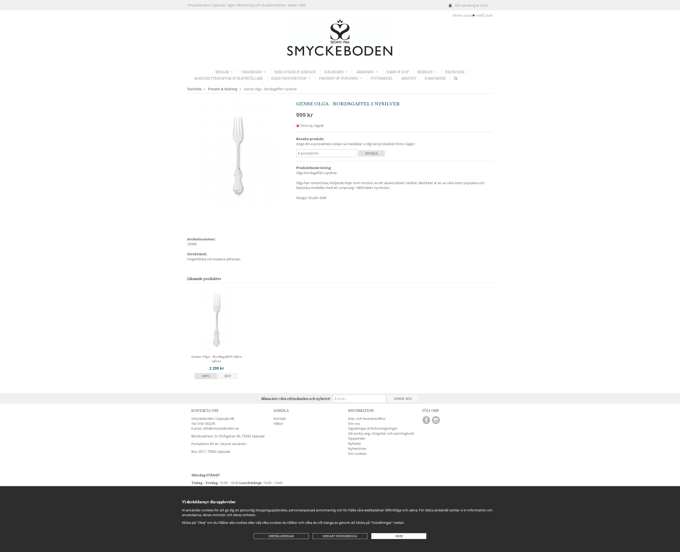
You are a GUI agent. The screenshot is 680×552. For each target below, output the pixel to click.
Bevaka (371, 153)
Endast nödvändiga (340, 536)
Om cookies (357, 453)
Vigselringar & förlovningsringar (372, 428)
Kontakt (280, 418)
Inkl (479, 15)
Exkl (489, 15)
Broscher (455, 72)
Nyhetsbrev (357, 448)
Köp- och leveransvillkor (367, 418)
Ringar (222, 72)
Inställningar (281, 536)
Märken (425, 72)
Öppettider (357, 438)
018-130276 (206, 423)
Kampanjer (435, 78)
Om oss (354, 423)
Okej (399, 536)
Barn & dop (397, 72)
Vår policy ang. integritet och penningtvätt (381, 433)
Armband (365, 72)
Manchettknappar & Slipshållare (228, 78)
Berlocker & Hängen (295, 72)
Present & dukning (338, 78)
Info (206, 376)
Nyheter (354, 443)
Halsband (334, 72)
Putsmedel (382, 78)
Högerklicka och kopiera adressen (213, 259)
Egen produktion (289, 78)
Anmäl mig (403, 398)
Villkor (278, 423)
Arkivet (408, 78)
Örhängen (251, 72)
